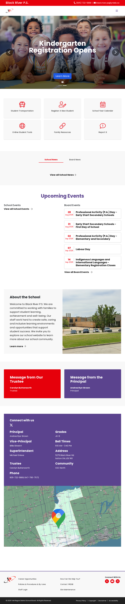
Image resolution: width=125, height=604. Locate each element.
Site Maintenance (67, 589)
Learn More (62, 76)
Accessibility (113, 601)
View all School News (62, 174)
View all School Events (17, 208)
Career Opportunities (27, 579)
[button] (9, 52)
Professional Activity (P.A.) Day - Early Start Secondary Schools (96, 213)
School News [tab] (51, 159)
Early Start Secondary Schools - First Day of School (96, 225)
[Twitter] (107, 581)
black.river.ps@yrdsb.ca (107, 2)
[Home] (9, 11)
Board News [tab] (75, 159)
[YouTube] (112, 581)
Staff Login (22, 589)
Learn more (16, 346)
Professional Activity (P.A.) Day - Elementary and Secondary (96, 237)
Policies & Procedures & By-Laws (32, 584)
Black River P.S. (17, 3)
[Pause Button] (62, 82)
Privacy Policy (81, 601)
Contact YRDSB (66, 584)
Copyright (92, 601)
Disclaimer (102, 601)
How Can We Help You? (70, 579)
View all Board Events (76, 272)
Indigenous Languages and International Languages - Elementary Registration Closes (95, 262)
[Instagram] (118, 581)
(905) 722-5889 (83, 2)
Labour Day (83, 249)
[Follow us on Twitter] (13, 425)
